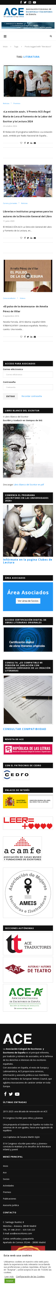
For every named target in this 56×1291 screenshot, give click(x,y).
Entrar (10, 396)
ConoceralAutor (9, 298)
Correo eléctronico (13, 369)
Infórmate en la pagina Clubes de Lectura (27, 561)
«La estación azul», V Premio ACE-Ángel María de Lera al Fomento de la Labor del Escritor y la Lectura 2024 (27, 116)
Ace (5, 1172)
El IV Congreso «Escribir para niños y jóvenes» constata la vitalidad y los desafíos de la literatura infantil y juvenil (27, 1146)
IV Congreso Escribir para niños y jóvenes (23, 1118)
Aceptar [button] (9, 1280)
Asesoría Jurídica (11, 1205)
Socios (6, 1179)
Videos (22, 298)
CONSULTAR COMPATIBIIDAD (24, 729)
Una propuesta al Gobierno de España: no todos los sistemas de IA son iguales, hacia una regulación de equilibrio (28, 1127)
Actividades (8, 1185)
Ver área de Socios (28, 600)
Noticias (6, 103)
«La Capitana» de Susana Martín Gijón (21, 1137)
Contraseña (9, 382)
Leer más (9, 1276)
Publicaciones (9, 1198)
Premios (16, 103)
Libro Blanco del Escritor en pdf (29, 484)
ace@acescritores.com (21, 1233)
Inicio (5, 46)
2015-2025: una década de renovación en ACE (25, 1111)
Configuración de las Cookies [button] (30, 1276)
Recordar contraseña (32, 396)
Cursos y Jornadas (10, 203)
